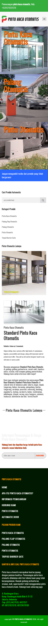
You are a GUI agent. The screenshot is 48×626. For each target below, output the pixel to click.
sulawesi (40, 394)
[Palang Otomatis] (24, 97)
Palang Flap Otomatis (9, 221)
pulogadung (30, 387)
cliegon (15, 394)
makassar (7, 396)
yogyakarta (8, 391)
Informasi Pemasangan (14, 499)
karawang (21, 387)
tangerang (7, 387)
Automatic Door (10, 517)
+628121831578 (9, 7)
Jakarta (30, 384)
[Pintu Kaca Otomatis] (24, 50)
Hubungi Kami (9, 505)
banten (37, 387)
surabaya (15, 389)
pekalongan (8, 394)
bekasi (14, 387)
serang (21, 394)
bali (25, 396)
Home (4, 487)
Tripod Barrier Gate (9, 237)
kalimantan (16, 396)
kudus (29, 391)
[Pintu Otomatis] (24, 145)
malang (15, 391)
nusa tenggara (30, 394)
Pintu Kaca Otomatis (9, 216)
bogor (36, 384)
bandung (39, 389)
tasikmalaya (37, 391)
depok (41, 384)
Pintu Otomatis (7, 232)
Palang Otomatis (8, 226)
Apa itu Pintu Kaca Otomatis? (17, 493)
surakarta (23, 391)
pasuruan (23, 389)
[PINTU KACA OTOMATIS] (20, 19)
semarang (31, 389)
